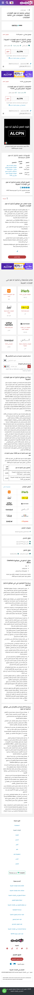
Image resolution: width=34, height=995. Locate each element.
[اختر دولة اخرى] (11, 3)
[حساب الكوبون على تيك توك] (12, 948)
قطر (17, 849)
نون (25, 314)
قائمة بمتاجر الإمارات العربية (17, 886)
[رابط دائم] (30, 64)
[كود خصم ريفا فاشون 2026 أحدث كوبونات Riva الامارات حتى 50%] (9, 515)
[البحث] (7, 3)
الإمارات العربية (17, 830)
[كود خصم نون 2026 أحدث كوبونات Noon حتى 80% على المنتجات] (25, 307)
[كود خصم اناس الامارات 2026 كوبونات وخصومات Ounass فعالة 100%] (25, 340)
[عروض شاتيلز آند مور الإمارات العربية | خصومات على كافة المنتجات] (17, 132)
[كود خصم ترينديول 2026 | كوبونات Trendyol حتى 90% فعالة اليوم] (8, 340)
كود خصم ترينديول (17, 919)
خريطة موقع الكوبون (17, 900)
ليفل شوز (9, 316)
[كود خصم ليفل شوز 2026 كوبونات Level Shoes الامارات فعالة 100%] (8, 307)
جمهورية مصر (17, 854)
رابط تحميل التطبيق (17, 959)
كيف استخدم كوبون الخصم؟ (17, 914)
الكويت (17, 835)
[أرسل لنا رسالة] (4, 991)
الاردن (17, 859)
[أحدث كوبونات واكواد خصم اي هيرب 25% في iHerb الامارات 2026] (25, 291)
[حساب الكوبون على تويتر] (22, 948)
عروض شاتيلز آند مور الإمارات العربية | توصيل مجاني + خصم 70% (11, 167)
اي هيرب (25, 297)
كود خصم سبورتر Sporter (17, 934)
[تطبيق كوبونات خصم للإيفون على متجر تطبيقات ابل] (11, 964)
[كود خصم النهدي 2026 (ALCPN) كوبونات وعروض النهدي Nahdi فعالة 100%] (24, 515)
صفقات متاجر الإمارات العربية (17, 890)
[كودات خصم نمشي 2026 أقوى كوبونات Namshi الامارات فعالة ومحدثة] (8, 324)
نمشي (9, 330)
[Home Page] (26, 3)
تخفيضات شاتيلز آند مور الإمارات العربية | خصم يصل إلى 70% (11, 173)
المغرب (17, 864)
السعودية (17, 825)
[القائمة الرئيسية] (3, 3)
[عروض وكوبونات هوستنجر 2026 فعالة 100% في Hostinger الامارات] (25, 324)
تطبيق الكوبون (17, 955)
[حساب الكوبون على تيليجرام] (7, 948)
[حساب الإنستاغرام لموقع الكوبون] (27, 948)
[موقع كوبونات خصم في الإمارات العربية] (29, 10)
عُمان (17, 844)
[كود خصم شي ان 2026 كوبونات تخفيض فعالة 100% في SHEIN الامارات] (9, 521)
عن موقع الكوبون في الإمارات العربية (17, 905)
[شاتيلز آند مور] (17, 26)
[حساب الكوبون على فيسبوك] (17, 948)
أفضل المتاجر (26, 486)
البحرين (17, 840)
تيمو (9, 299)
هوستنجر (25, 332)
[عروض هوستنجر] (17, 74)
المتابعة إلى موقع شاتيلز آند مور (17, 58)
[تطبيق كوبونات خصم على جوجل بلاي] (14, 964)
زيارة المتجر (17, 257)
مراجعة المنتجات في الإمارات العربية (17, 929)
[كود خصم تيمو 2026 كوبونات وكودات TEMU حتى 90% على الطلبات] (8, 291)
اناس (25, 349)
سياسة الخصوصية (17, 910)
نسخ (8, 51)
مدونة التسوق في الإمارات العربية (17, 895)
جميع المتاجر (23, 10)
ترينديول (8, 347)
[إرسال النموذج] (29, 366)
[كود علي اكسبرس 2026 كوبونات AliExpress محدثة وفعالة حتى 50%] (24, 521)
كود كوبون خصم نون (17, 924)
